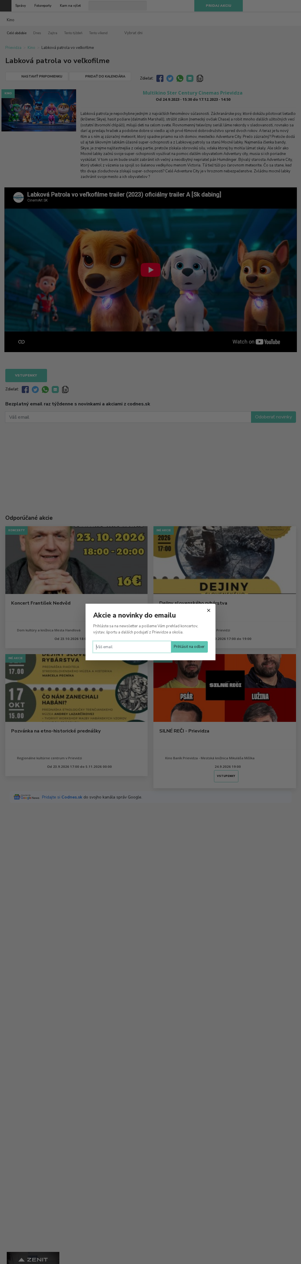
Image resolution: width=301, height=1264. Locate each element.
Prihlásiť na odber (189, 646)
